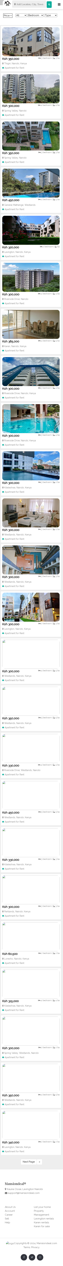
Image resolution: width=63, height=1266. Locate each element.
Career (9, 1214)
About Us (10, 1207)
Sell (7, 1218)
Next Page (29, 1161)
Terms (26, 1247)
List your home (42, 1207)
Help (7, 1222)
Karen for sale (42, 1226)
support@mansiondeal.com (24, 1193)
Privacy (35, 1247)
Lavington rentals (44, 1218)
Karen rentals (41, 1222)
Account (10, 1210)
